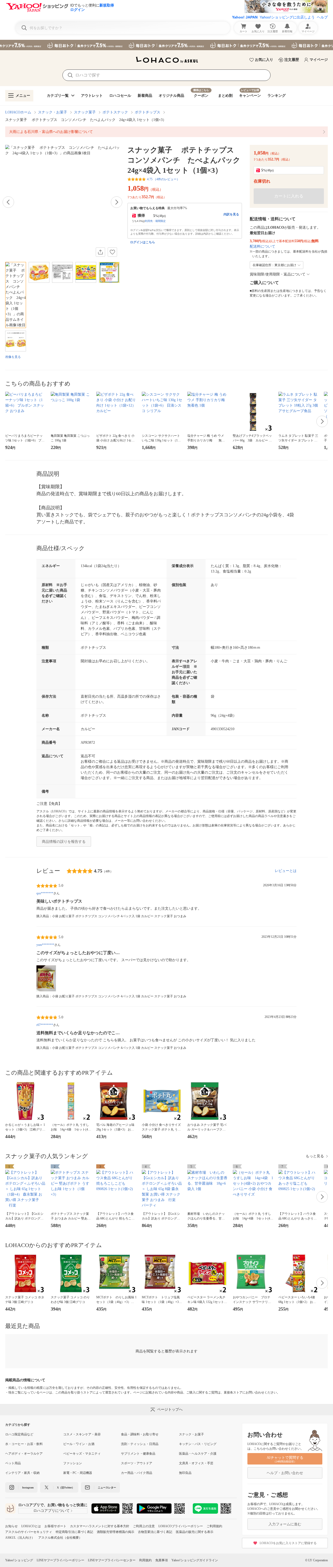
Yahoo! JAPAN (245, 17)
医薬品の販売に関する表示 (194, 1532)
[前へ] (8, 202)
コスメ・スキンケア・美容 (82, 1434)
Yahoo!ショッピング (19, 1560)
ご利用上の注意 (144, 1526)
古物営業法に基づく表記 (155, 1532)
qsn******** (44, 893)
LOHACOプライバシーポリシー (180, 1526)
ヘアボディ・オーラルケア (24, 1453)
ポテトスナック (115, 112)
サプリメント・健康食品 (138, 1453)
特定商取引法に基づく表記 (74, 1532)
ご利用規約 (214, 1526)
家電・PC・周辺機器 (77, 1472)
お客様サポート (55, 1526)
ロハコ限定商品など (19, 1434)
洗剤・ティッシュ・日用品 (139, 1444)
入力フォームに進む (284, 1524)
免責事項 (161, 1560)
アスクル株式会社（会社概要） (60, 1537)
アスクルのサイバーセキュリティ (28, 1532)
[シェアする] (100, 252)
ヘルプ (322, 17)
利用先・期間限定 (155, 221)
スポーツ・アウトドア (136, 1463)
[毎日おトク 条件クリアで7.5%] (166, 45)
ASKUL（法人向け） (20, 1537)
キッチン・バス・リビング (197, 1444)
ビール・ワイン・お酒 (78, 1444)
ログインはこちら (142, 242)
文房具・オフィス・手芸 (196, 1463)
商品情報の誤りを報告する (64, 842)
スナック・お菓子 (52, 112)
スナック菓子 (85, 112)
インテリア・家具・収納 (22, 1472)
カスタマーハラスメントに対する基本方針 (99, 1526)
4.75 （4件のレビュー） (163, 179)
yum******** (45, 945)
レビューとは (286, 871)
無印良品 (185, 1472)
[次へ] (116, 202)
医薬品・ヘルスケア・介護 (197, 1453)
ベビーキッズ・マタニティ (82, 1453)
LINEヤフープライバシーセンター (112, 1560)
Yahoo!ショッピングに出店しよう (287, 17)
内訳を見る (231, 214)
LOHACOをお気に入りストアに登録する (288, 1543)
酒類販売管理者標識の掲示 (115, 1532)
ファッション (72, 1463)
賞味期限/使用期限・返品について (277, 274)
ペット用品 (13, 1463)
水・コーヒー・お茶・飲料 (24, 1444)
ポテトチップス (147, 112)
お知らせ (11, 1526)
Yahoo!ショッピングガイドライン (194, 1560)
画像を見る (13, 357)
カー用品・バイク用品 (136, 1472)
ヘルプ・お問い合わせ (285, 1473)
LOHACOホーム (18, 112)
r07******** (44, 1025)
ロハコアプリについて (51, 1511)
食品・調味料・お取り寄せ (139, 1434)
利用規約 (145, 1560)
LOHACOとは (31, 1526)
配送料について (262, 246)
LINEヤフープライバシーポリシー (60, 1560)
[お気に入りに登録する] (112, 252)
